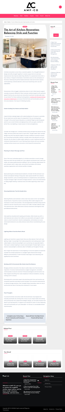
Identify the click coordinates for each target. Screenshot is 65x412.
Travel (41, 15)
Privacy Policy (48, 386)
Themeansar (6, 410)
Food (37, 15)
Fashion (26, 15)
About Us (47, 15)
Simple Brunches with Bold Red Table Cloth (25, 340)
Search (53, 26)
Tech (21, 15)
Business (16, 15)
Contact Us (47, 383)
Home (5, 22)
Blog (11, 361)
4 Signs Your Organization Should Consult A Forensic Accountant (30, 381)
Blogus (26, 408)
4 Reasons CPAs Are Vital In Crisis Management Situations (54, 126)
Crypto (32, 15)
